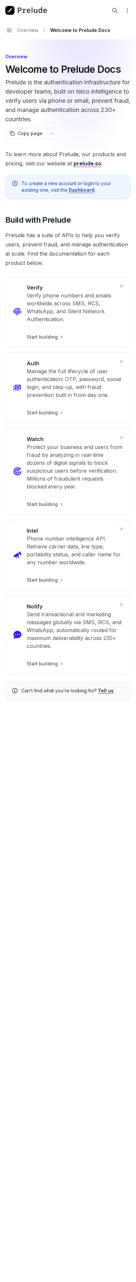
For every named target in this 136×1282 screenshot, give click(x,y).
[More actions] (127, 10)
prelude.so (87, 163)
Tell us (106, 690)
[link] (68, 312)
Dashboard (81, 190)
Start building (42, 337)
